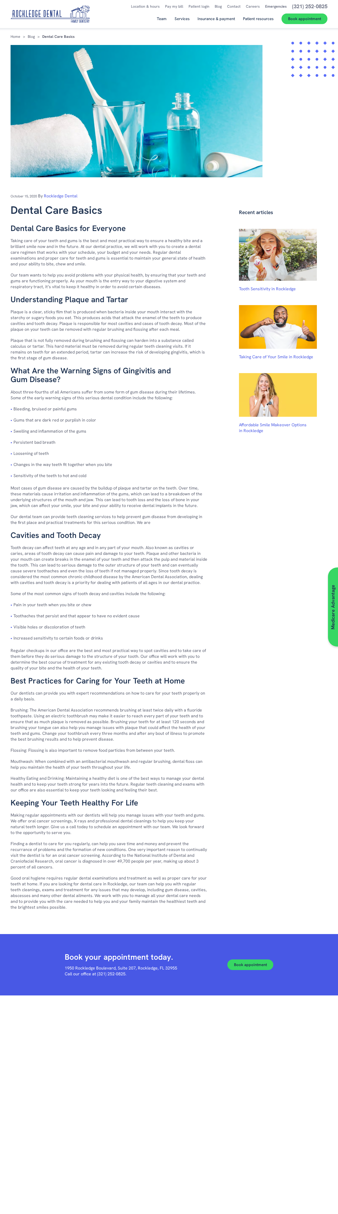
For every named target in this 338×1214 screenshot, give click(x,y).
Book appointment (250, 964)
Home (15, 36)
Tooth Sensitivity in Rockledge (267, 289)
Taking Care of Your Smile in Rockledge (276, 357)
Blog (31, 36)
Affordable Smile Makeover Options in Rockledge (273, 427)
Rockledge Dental (60, 196)
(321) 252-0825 (111, 974)
